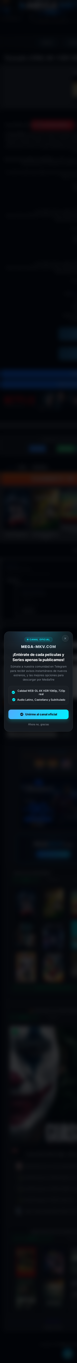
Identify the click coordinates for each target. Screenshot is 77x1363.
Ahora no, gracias (38, 724)
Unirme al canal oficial (41, 714)
